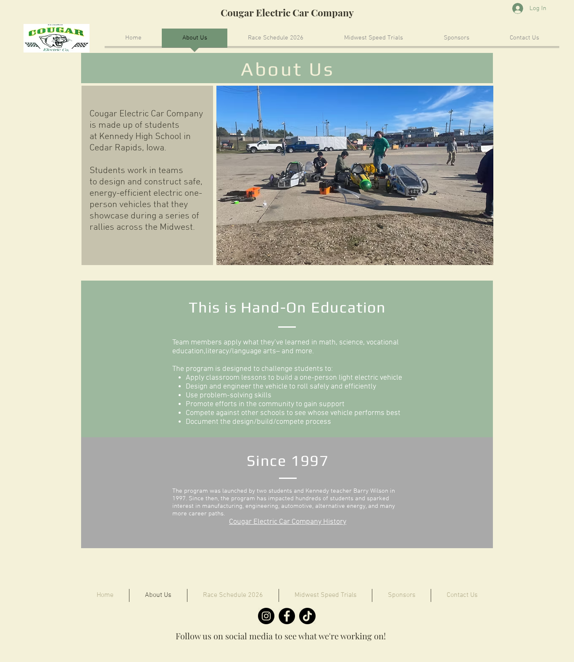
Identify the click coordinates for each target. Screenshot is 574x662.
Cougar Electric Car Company (287, 12)
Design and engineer (218, 386)
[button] (354, 175)
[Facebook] (287, 616)
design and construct (140, 182)
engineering (261, 506)
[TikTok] (307, 616)
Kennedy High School (140, 136)
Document (202, 422)
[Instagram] (266, 616)
